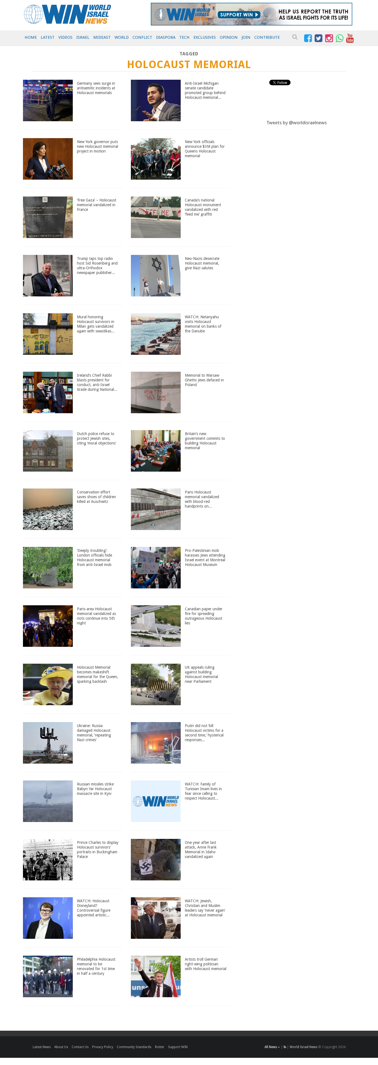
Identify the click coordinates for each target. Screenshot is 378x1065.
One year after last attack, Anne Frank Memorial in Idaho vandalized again (201, 849)
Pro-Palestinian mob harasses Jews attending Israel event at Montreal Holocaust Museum (205, 557)
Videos (65, 37)
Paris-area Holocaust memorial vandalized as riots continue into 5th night (96, 616)
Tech (184, 37)
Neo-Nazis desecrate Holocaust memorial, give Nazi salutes (202, 263)
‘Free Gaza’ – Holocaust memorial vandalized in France (96, 205)
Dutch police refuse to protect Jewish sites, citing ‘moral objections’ (96, 438)
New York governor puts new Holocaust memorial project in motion (97, 146)
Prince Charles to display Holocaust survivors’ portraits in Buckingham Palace (97, 849)
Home (31, 37)
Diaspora (165, 37)
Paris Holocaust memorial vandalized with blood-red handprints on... (202, 499)
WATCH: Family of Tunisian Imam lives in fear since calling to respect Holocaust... (203, 791)
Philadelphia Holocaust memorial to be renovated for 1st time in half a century (96, 966)
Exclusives (204, 37)
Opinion (229, 37)
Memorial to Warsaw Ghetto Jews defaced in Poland (204, 380)
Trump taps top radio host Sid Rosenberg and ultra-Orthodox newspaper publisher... (97, 265)
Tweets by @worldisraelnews (296, 122)
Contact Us (80, 1047)
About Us (61, 1047)
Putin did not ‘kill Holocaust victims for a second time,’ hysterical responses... (204, 732)
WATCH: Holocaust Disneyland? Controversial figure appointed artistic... (93, 908)
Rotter (159, 1047)
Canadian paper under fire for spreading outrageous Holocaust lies (203, 616)
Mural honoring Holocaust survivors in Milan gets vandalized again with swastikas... (96, 324)
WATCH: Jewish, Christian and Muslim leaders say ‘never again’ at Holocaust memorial (205, 908)
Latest (48, 37)
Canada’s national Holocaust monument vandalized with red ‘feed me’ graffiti (203, 207)
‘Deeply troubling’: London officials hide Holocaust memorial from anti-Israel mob (94, 557)
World (122, 37)
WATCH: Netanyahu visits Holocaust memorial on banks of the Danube (203, 324)
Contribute (267, 37)
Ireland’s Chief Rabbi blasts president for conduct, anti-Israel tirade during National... (97, 382)
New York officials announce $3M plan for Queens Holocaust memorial (205, 148)
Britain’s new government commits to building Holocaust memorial (205, 440)
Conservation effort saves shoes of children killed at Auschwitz (96, 497)
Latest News (42, 1047)
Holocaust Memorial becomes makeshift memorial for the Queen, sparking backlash (97, 674)
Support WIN (178, 1047)
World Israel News (303, 1047)
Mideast (102, 37)
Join (246, 37)
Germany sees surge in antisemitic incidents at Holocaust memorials (96, 88)
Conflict (142, 37)
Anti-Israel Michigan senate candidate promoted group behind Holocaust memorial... (205, 90)
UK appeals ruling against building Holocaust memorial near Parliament (201, 674)
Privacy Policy (102, 1047)
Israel (82, 37)
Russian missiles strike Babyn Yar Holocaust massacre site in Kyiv (95, 789)
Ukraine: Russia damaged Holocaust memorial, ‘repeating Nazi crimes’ (94, 732)
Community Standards (134, 1047)
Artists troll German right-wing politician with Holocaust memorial (205, 964)
